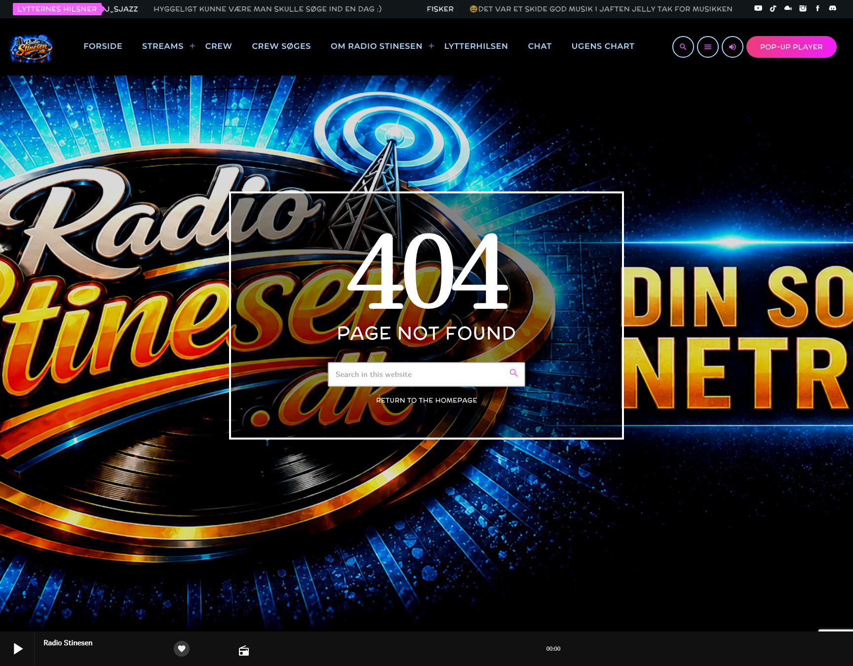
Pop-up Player (791, 47)
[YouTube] (758, 8)
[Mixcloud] (788, 8)
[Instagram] (803, 8)
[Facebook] (818, 8)
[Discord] (833, 8)
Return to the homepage (426, 400)
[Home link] (30, 47)
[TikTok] (773, 8)
